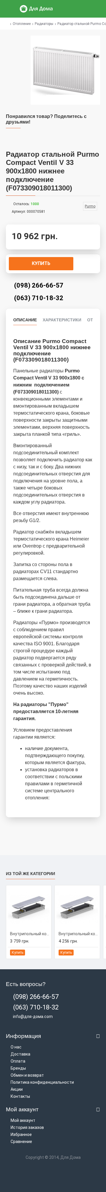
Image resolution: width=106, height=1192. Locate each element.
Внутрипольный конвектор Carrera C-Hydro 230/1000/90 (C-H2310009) (30, 933)
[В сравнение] (44, 952)
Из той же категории (30, 873)
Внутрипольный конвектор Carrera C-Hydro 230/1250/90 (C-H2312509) (78, 933)
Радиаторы (44, 24)
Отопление (22, 24)
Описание (25, 320)
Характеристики (62, 320)
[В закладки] (38, 953)
